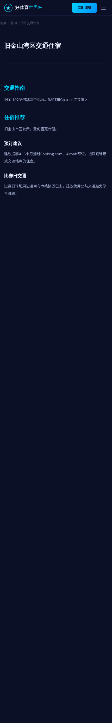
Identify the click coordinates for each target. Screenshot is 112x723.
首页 (3, 23)
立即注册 (84, 7)
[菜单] (103, 8)
